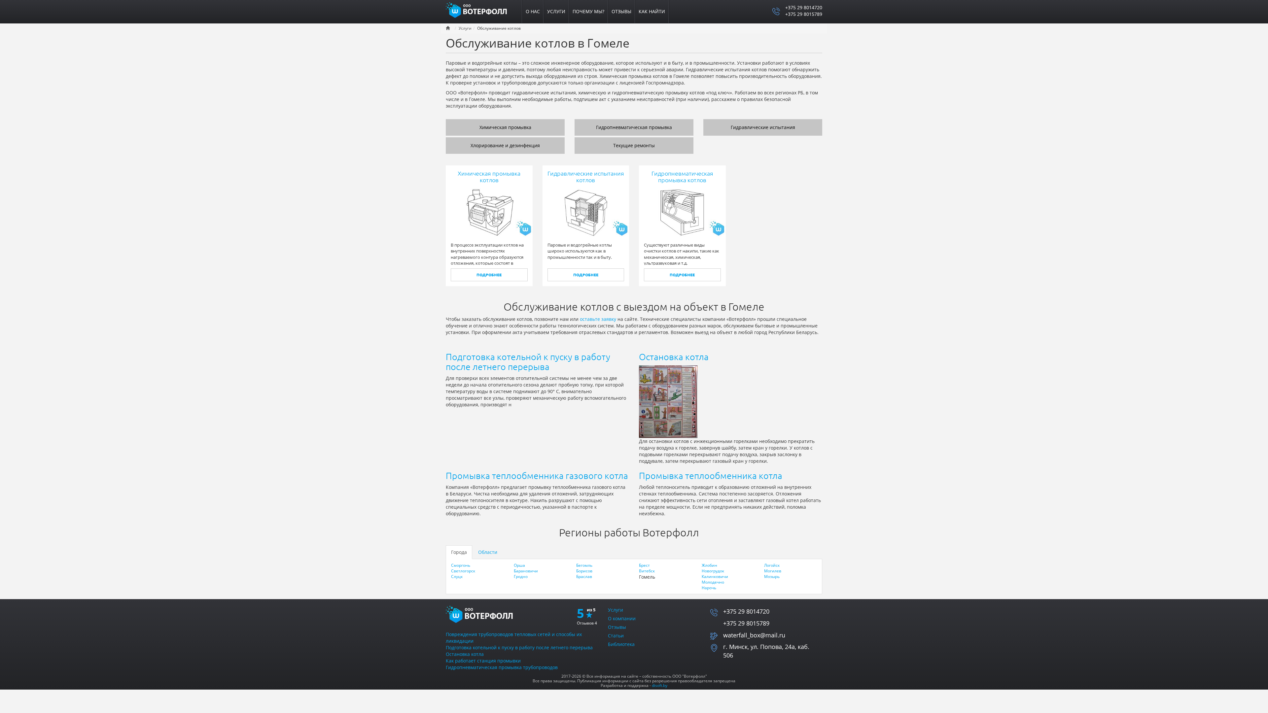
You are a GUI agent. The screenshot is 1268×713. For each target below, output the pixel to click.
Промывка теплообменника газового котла (537, 476)
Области (487, 552)
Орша (519, 565)
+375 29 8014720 (803, 7)
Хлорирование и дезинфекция (505, 145)
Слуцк (457, 576)
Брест (644, 565)
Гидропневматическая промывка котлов (682, 176)
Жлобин (709, 565)
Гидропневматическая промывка (634, 127)
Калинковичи (715, 576)
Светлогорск (463, 571)
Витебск (647, 571)
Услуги (556, 11)
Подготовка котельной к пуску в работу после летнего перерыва (528, 362)
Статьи (616, 635)
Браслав (584, 576)
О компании (622, 618)
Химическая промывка (505, 127)
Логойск (772, 565)
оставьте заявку (598, 319)
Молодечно (713, 582)
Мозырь (772, 576)
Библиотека (621, 644)
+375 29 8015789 (803, 14)
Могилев (772, 571)
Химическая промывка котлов (489, 176)
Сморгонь (460, 565)
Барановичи (526, 571)
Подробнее (489, 275)
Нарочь (709, 588)
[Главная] (480, 9)
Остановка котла (674, 357)
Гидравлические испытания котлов (585, 176)
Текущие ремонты (634, 145)
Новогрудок (713, 571)
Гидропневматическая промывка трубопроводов (502, 667)
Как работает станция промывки (483, 661)
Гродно (521, 576)
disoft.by (659, 685)
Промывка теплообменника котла (710, 476)
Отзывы (621, 11)
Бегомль (584, 565)
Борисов (584, 571)
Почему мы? (588, 11)
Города (459, 552)
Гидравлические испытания (763, 127)
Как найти (652, 11)
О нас (533, 11)
